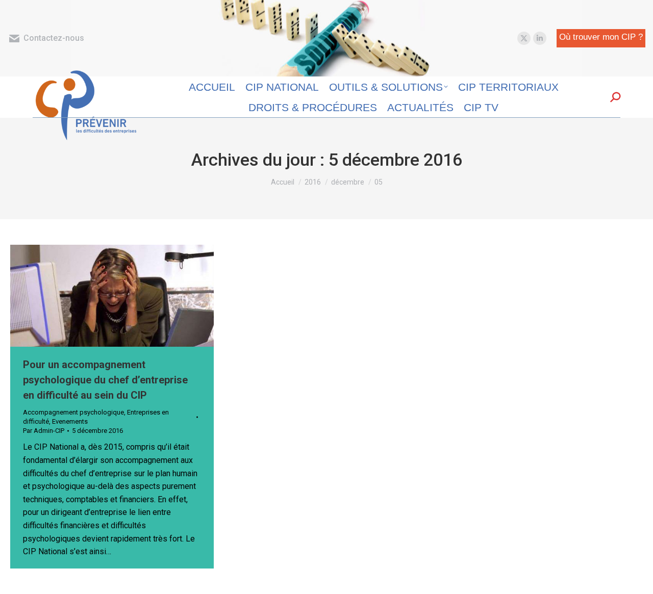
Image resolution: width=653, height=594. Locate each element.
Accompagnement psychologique (73, 412)
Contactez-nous (53, 38)
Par (43, 430)
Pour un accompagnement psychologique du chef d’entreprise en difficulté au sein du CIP (105, 379)
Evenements (70, 421)
